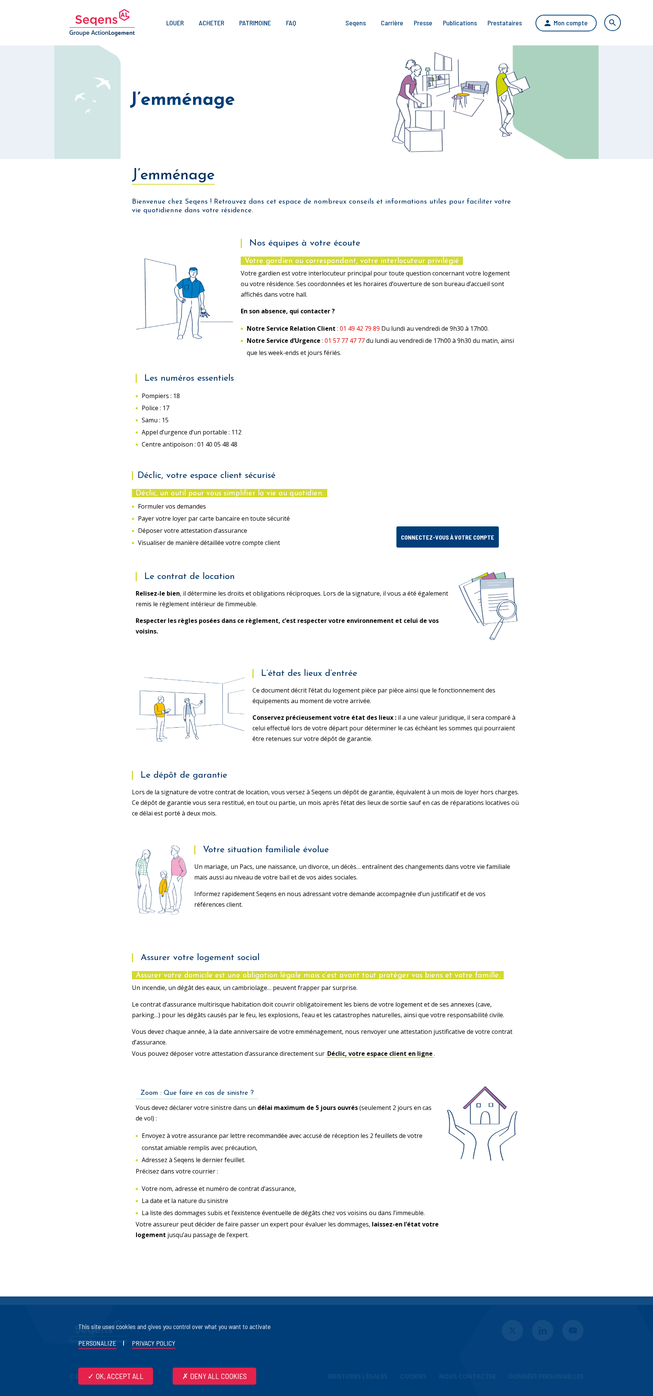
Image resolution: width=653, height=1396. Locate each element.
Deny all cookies (218, 1375)
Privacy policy (153, 1343)
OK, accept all (119, 1375)
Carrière (392, 23)
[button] (447, 537)
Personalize (97, 1343)
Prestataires (504, 23)
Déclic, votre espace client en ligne (380, 1053)
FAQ (291, 23)
